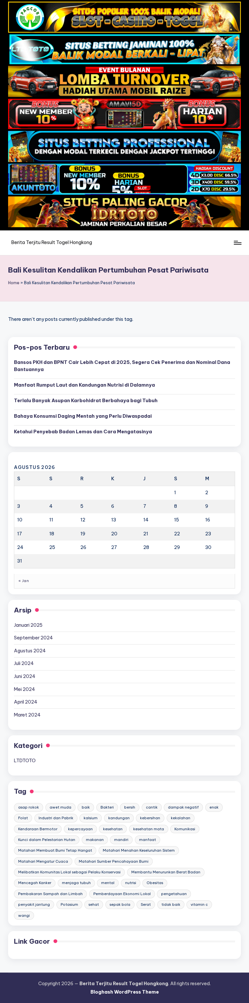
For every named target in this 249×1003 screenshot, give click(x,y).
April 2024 (25, 702)
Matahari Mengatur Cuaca (43, 861)
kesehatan (113, 829)
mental (107, 883)
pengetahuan (174, 894)
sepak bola (120, 904)
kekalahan (180, 818)
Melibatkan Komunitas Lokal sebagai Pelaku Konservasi (69, 872)
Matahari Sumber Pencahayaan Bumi (113, 861)
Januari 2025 (28, 625)
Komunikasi (184, 829)
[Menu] (237, 243)
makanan (95, 839)
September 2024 (33, 638)
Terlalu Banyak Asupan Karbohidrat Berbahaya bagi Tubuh (86, 400)
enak (214, 807)
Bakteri (107, 807)
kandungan (119, 818)
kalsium (91, 818)
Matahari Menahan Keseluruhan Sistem (139, 850)
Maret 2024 (27, 715)
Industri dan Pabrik (56, 818)
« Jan (23, 580)
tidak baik (170, 904)
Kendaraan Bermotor (37, 829)
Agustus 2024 (30, 651)
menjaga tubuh (76, 883)
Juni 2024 (24, 676)
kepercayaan (80, 829)
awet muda (60, 807)
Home (13, 282)
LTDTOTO (25, 761)
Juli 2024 (24, 663)
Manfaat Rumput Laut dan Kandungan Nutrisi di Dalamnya (84, 385)
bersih (129, 807)
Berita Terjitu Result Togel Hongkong (51, 242)
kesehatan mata (148, 829)
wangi (24, 915)
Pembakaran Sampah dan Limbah (50, 894)
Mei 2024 (24, 689)
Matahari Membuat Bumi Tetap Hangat (55, 850)
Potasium (69, 904)
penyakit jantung (34, 904)
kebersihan (150, 818)
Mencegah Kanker (34, 883)
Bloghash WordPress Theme (124, 992)
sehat (94, 904)
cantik (152, 807)
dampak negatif (183, 807)
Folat (23, 818)
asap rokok (28, 807)
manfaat (147, 839)
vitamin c (199, 904)
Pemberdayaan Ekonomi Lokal (122, 894)
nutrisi (130, 883)
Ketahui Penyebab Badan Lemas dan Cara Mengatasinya (83, 432)
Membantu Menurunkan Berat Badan (165, 872)
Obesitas (155, 883)
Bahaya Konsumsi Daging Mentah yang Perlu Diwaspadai (83, 416)
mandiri (121, 839)
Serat (146, 904)
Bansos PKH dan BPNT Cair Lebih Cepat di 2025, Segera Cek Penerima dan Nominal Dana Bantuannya (122, 365)
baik (86, 807)
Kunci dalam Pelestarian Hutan (46, 839)
